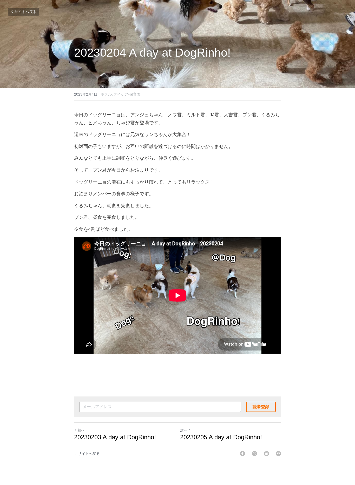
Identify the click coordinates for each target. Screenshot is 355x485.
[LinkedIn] (266, 453)
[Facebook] (242, 453)
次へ (183, 430)
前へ (81, 430)
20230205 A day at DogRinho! (222, 437)
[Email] (278, 453)
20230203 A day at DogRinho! (117, 437)
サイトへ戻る (25, 12)
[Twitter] (254, 453)
